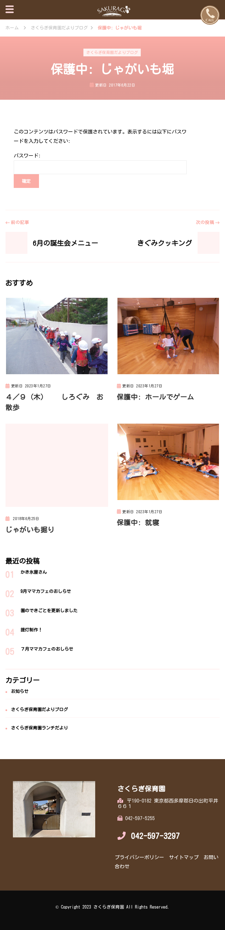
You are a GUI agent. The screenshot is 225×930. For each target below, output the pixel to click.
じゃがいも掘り (30, 529)
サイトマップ (184, 857)
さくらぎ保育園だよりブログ (112, 52)
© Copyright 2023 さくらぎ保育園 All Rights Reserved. (112, 907)
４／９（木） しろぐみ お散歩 (54, 402)
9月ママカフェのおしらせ (46, 591)
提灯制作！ (32, 630)
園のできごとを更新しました (49, 610)
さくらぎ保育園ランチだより (39, 728)
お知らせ (20, 691)
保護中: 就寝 (138, 522)
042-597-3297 (155, 836)
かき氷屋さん (34, 572)
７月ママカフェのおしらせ (47, 649)
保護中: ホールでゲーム (155, 396)
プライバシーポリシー (139, 857)
